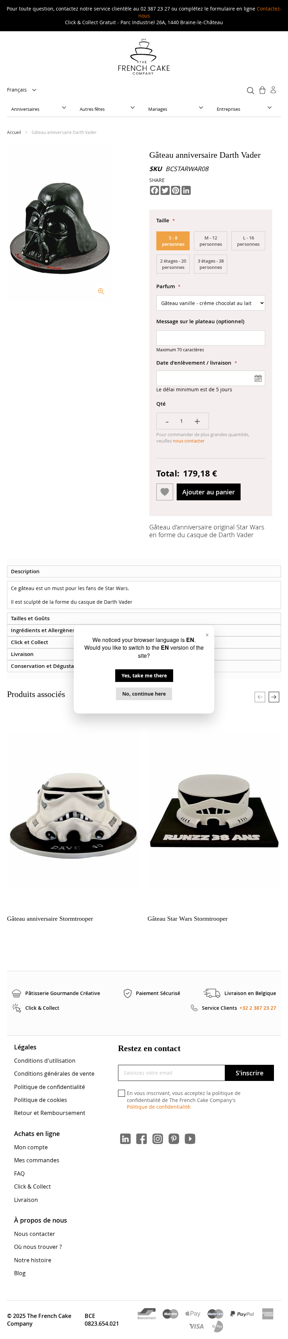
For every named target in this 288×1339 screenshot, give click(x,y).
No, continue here (144, 693)
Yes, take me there (144, 675)
